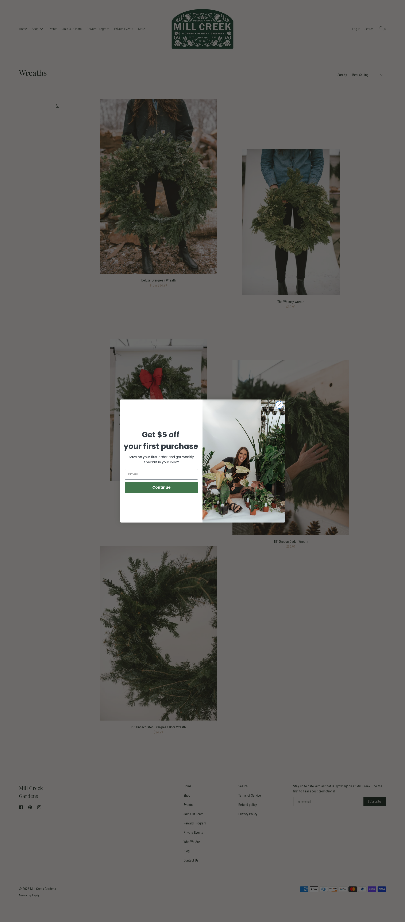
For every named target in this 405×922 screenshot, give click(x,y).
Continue (161, 487)
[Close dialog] (279, 405)
